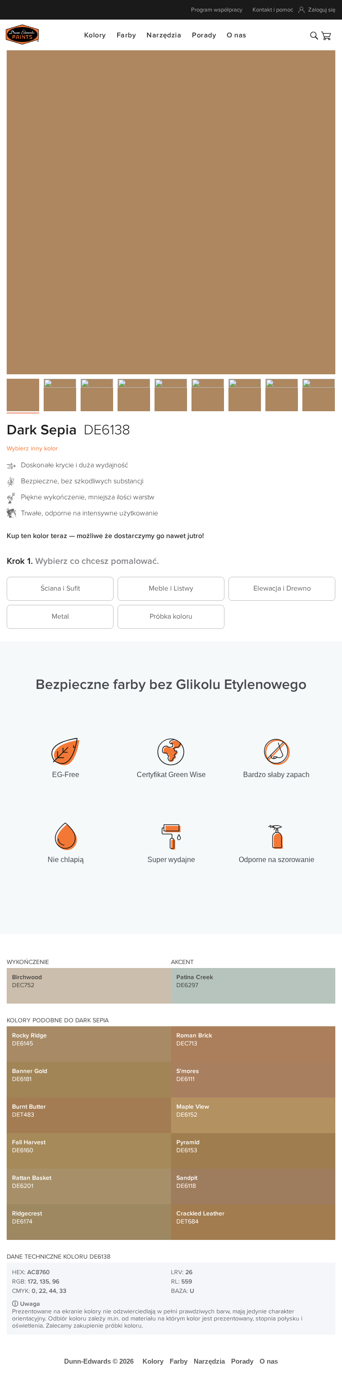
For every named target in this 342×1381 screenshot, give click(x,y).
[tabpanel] (171, 210)
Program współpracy (216, 9)
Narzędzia (164, 35)
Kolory (95, 35)
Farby (126, 35)
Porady (204, 35)
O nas (236, 35)
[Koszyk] (326, 36)
